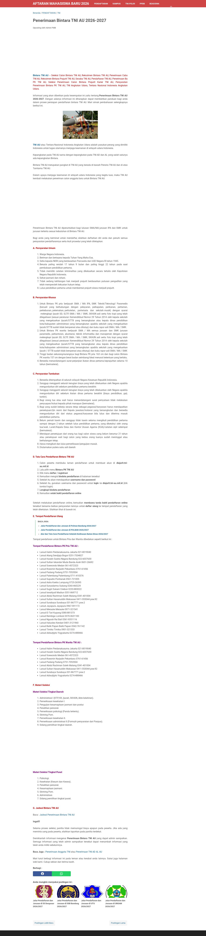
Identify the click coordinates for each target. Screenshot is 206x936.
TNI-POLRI (130, 4)
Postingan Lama (118, 923)
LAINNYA (39, 11)
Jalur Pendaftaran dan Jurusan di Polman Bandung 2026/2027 (68, 526)
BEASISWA (154, 4)
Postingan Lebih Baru (44, 923)
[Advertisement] (80, 52)
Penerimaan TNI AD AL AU (89, 851)
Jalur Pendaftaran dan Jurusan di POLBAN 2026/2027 (65, 530)
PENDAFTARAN (101, 4)
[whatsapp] (61, 873)
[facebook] (42, 873)
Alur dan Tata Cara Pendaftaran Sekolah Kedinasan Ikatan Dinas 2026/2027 (74, 534)
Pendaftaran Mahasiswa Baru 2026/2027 (61, 4)
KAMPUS (117, 4)
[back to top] (200, 929)
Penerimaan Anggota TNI (57, 851)
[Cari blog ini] (171, 7)
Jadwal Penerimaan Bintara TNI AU (57, 814)
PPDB (142, 4)
